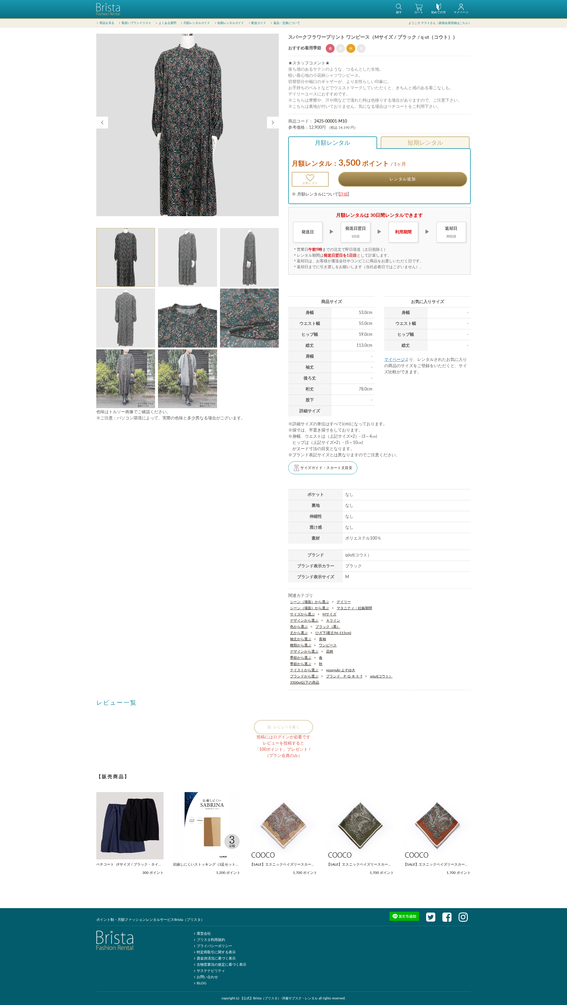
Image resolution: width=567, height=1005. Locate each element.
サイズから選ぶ (302, 614)
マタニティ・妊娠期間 (354, 608)
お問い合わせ (207, 977)
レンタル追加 (403, 179)
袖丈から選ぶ (300, 639)
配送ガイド (258, 23)
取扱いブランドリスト (136, 23)
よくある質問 (167, 23)
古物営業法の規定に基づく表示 (221, 964)
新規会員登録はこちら (453, 23)
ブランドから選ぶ (304, 676)
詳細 (344, 194)
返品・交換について (286, 23)
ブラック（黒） (327, 626)
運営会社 (204, 933)
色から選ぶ (299, 626)
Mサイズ (329, 614)
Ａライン (333, 620)
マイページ (394, 360)
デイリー (344, 602)
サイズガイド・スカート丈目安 (326, 468)
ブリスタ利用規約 (211, 940)
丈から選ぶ (299, 633)
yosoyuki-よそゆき (340, 670)
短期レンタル (425, 143)
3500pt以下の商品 (304, 682)
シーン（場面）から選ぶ (309, 602)
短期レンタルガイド (230, 23)
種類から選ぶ (300, 645)
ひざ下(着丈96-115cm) (333, 633)
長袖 (322, 639)
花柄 (329, 651)
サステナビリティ (211, 971)
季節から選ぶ (300, 657)
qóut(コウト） (381, 676)
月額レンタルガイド (196, 23)
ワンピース (328, 645)
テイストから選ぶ (304, 670)
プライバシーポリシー (214, 946)
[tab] (125, 257)
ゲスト (425, 23)
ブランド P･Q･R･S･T (344, 676)
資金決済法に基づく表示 (216, 958)
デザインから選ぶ (304, 620)
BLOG (201, 983)
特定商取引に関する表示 (216, 952)
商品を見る (107, 23)
